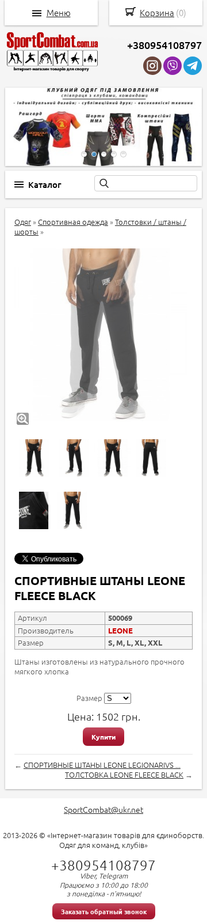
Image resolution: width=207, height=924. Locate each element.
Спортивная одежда (73, 221)
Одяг (22, 221)
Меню (59, 12)
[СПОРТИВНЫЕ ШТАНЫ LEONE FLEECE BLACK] (100, 335)
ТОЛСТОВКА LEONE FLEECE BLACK (124, 774)
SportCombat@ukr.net (103, 809)
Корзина (157, 12)
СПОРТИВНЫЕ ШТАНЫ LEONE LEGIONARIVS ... (102, 764)
